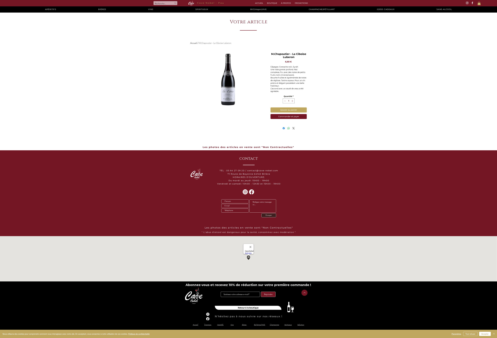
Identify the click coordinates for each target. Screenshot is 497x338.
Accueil (193, 43)
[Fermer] (493, 334)
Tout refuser (470, 334)
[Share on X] (293, 128)
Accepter (485, 334)
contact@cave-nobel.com (262, 170)
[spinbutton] (288, 101)
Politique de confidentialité (139, 334)
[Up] (304, 293)
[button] (479, 3)
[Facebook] (251, 191)
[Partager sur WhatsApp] (288, 128)
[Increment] (292, 101)
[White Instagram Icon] (467, 3)
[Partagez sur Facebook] (283, 128)
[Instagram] (245, 191)
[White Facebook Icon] (472, 3)
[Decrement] (284, 101)
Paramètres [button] (456, 334)
